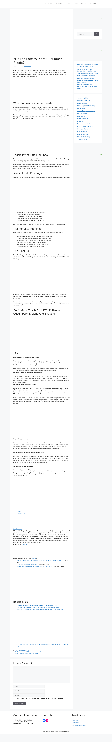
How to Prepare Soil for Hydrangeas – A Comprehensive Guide (87, 86)
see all (34, 558)
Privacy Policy (93, 3)
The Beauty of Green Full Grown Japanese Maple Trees (29, 651)
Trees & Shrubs (82, 139)
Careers (68, 3)
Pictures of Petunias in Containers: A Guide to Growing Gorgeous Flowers (39, 560)
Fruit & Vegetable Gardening (22, 650)
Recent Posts (21, 513)
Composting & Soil (82, 98)
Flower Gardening (82, 103)
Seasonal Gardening (83, 137)
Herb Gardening (82, 113)
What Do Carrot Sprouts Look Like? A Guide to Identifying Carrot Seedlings (40, 609)
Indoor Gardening (82, 118)
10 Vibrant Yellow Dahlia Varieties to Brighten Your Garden (35, 566)
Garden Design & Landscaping (86, 111)
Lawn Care (80, 121)
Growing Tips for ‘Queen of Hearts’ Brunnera (26, 653)
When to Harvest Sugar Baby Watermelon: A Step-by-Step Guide (37, 605)
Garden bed (59, 3)
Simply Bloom (17, 529)
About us (75, 3)
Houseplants (81, 116)
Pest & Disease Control (84, 124)
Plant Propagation (82, 131)
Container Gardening (83, 100)
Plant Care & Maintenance (85, 126)
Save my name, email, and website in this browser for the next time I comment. (39, 698)
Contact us (84, 3)
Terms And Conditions (79, 725)
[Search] (96, 34)
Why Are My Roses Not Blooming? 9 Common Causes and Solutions (38, 607)
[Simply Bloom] (22, 527)
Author (19, 511)
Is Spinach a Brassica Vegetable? (27, 564)
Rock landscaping (48, 3)
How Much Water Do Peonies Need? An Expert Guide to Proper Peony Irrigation (87, 80)
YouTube (24, 544)
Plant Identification (83, 129)
